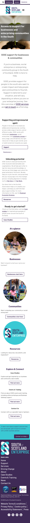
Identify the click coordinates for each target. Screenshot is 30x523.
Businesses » (7, 152)
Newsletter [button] (24, 2)
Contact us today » (22, 436)
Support (4, 463)
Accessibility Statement (11, 509)
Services (4, 466)
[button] (23, 10)
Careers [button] (17, 2)
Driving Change (7, 469)
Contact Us (5, 483)
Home (3, 460)
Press (26, 509)
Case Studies (6, 474)
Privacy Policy (7, 506)
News (3, 480)
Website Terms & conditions (13, 503)
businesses (13, 134)
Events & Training (8, 477)
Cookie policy (20, 506)
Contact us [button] (9, 2)
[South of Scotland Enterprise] (15, 448)
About (3, 472)
